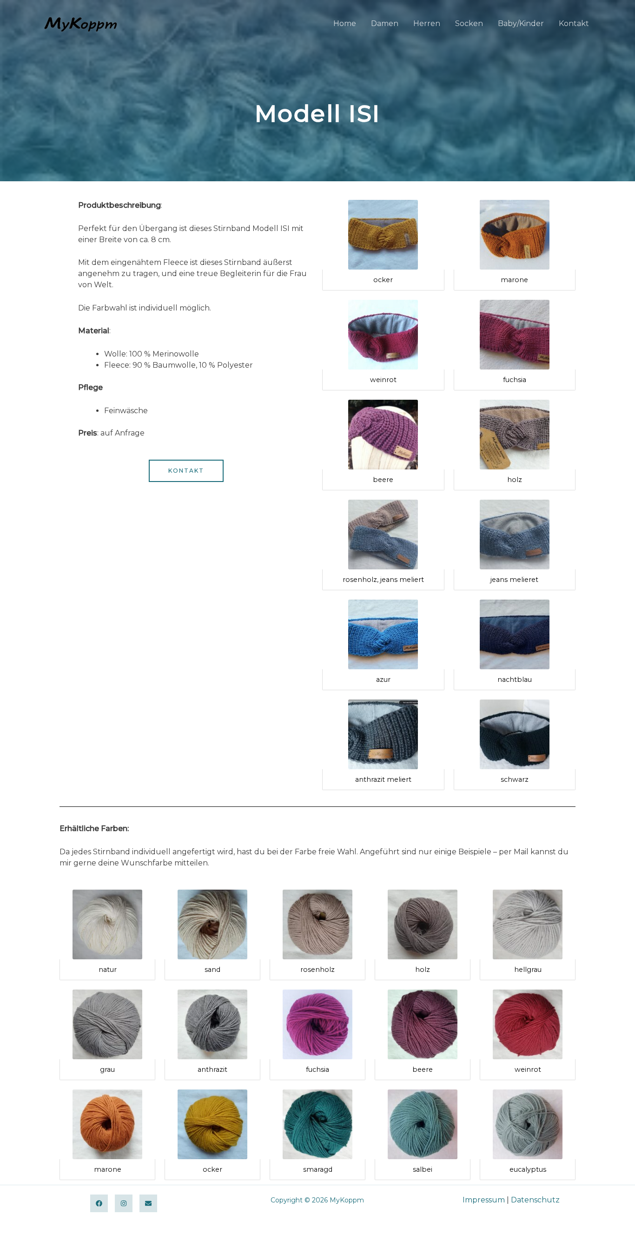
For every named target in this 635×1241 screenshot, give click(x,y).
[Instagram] (123, 1203)
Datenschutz (535, 1199)
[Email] (148, 1203)
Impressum (484, 1199)
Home (344, 23)
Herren (426, 23)
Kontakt (574, 23)
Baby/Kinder (521, 23)
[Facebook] (99, 1203)
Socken (469, 23)
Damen (384, 23)
